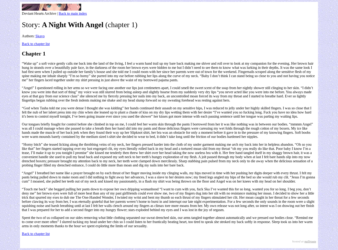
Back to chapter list (36, 44)
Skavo (40, 36)
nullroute (310, 241)
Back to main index (73, 13)
